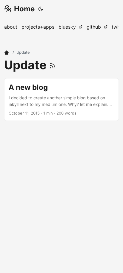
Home (24, 8)
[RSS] (52, 65)
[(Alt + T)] (40, 9)
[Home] (7, 52)
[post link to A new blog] (61, 99)
